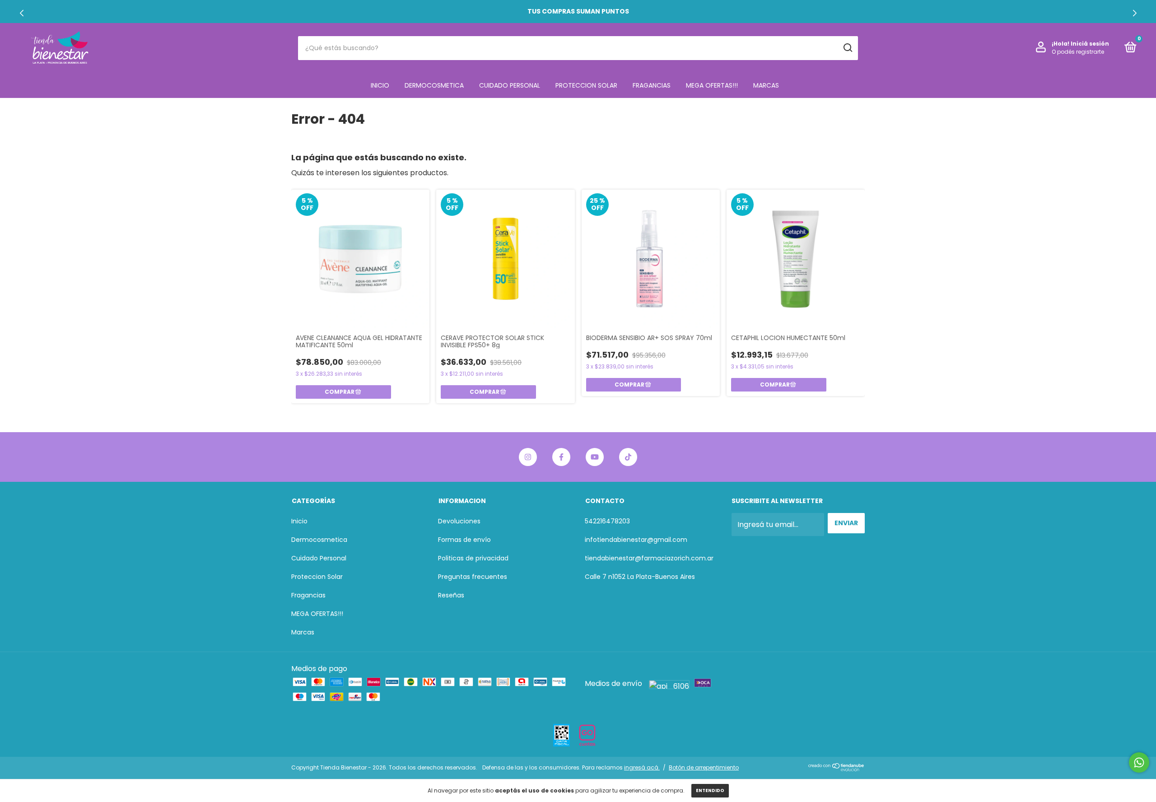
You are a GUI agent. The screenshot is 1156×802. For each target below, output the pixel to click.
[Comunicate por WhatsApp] (1139, 762)
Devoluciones (459, 521)
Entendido (710, 790)
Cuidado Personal (509, 85)
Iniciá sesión (1090, 43)
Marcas (766, 85)
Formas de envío (464, 539)
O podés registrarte (1078, 52)
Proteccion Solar (586, 85)
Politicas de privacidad (473, 558)
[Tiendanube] (836, 769)
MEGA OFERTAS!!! (712, 85)
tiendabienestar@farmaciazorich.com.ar (649, 558)
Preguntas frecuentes (472, 576)
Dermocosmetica (434, 85)
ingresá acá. (642, 767)
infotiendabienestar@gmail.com (636, 539)
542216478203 (607, 521)
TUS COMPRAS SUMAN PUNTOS (578, 11)
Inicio (380, 85)
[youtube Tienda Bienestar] (595, 457)
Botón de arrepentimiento (704, 767)
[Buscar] (847, 48)
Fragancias (652, 85)
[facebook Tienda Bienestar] (561, 457)
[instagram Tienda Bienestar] (528, 457)
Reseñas (451, 595)
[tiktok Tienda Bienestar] (628, 457)
